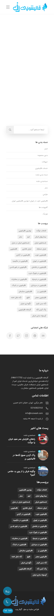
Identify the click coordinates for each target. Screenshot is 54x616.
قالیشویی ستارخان (25, 291)
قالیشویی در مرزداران (38, 285)
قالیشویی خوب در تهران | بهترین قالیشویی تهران (30, 200)
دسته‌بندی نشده (42, 181)
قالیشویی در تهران (39, 261)
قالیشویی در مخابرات (19, 279)
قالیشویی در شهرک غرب (37, 273)
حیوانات (45, 161)
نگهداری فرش (25, 303)
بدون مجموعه (43, 155)
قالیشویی (13, 249)
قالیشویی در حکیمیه (20, 261)
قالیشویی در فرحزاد (39, 279)
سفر (46, 187)
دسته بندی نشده (42, 174)
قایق (28, 297)
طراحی (45, 194)
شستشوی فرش (40, 242)
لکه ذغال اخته (16, 297)
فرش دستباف (41, 249)
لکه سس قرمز (41, 303)
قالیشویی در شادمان (39, 267)
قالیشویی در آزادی (23, 255)
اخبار (46, 148)
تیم (28, 236)
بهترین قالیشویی (25, 230)
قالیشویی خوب (40, 255)
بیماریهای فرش (40, 236)
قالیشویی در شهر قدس (18, 267)
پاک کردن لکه (41, 309)
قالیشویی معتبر (40, 297)
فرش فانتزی (26, 249)
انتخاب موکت (41, 230)
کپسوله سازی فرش (39, 315)
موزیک (45, 213)
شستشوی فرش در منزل (20, 242)
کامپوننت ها (43, 207)
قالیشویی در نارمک (19, 285)
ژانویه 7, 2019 (20, 71)
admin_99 (33, 71)
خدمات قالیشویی (41, 168)
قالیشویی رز (41, 291)
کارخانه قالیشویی (25, 309)
